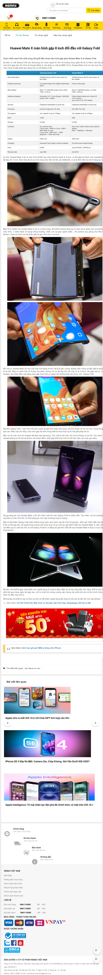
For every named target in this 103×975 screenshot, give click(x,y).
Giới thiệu (8, 875)
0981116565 (25, 904)
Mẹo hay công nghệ (63, 35)
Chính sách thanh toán (13, 895)
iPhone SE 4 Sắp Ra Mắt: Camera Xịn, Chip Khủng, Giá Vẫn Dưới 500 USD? (47, 761)
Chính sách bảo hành (13, 883)
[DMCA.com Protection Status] (51, 950)
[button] (7, 723)
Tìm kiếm (95, 10)
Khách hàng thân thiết (13, 887)
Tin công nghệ (41, 35)
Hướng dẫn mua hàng (13, 879)
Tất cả (7, 35)
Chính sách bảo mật (12, 891)
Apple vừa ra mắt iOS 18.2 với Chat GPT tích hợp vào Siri (37, 718)
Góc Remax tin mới (32, 668)
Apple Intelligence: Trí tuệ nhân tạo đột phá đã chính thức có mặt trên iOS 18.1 (49, 805)
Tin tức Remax (22, 35)
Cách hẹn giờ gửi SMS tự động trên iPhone (41, 647)
